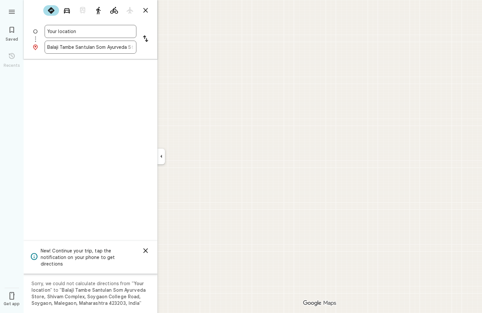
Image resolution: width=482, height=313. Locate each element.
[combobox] (90, 31)
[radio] (51, 10)
